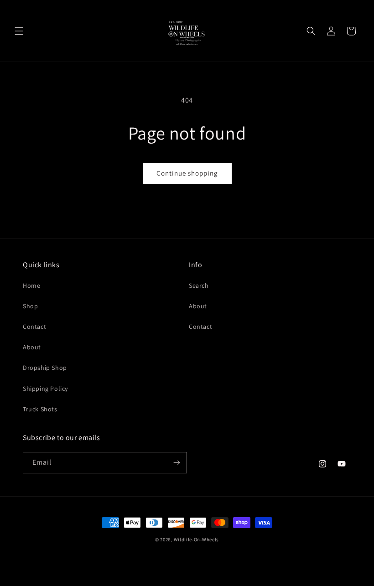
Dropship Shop (45, 367)
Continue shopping (187, 173)
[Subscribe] (176, 462)
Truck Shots (40, 409)
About (32, 347)
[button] (19, 31)
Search (199, 285)
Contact (34, 326)
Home (31, 285)
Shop (30, 306)
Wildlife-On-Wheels (196, 539)
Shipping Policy (45, 388)
